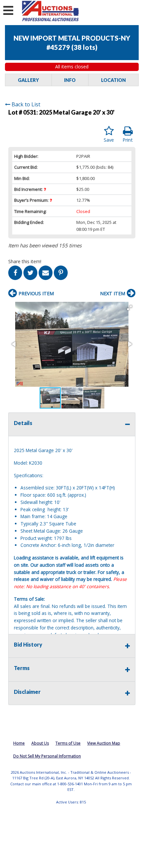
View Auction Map (103, 743)
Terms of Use (68, 743)
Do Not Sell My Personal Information (47, 756)
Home (19, 743)
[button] (129, 307)
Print (128, 140)
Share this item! (24, 261)
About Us (40, 743)
